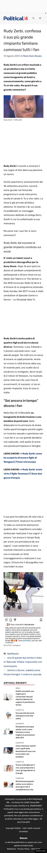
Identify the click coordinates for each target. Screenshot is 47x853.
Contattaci (23, 831)
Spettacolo (13, 653)
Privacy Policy (24, 849)
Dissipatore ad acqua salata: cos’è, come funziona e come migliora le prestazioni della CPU (25, 732)
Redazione (11, 849)
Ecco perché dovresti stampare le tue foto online (25, 716)
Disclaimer (35, 849)
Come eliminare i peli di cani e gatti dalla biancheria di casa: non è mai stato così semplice (26, 751)
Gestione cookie (41, 851)
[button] (33, 18)
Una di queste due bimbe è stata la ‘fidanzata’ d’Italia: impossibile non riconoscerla (23, 661)
